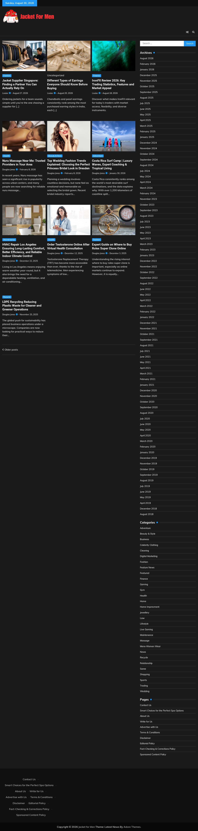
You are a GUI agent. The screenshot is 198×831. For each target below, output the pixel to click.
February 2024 (147, 193)
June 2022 (145, 289)
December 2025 (148, 75)
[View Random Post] (187, 32)
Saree (143, 668)
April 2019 (145, 503)
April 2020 (145, 435)
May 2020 (145, 429)
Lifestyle (144, 623)
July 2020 (145, 418)
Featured (144, 573)
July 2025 (145, 103)
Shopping (145, 674)
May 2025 (145, 114)
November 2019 (148, 463)
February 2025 (147, 131)
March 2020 (146, 441)
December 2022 (148, 261)
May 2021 (145, 362)
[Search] (193, 32)
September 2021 (149, 339)
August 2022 (146, 283)
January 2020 (147, 452)
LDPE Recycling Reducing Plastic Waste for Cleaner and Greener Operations (21, 305)
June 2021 (145, 356)
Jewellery (144, 612)
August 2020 (146, 413)
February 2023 (147, 249)
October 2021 (147, 334)
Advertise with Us (149, 727)
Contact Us (145, 705)
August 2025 (146, 97)
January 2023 (147, 255)
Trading (144, 685)
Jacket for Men (86, 826)
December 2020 (148, 390)
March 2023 (146, 244)
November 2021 (148, 328)
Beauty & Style (54, 156)
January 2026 (147, 69)
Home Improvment (149, 606)
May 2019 (145, 497)
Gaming (144, 584)
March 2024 (146, 187)
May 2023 (145, 232)
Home (143, 601)
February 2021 (147, 379)
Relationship (146, 663)
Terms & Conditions (150, 732)
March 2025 (146, 126)
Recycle (6, 297)
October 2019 (147, 469)
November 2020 (148, 396)
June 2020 (145, 424)
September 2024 (149, 159)
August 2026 (146, 58)
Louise (5, 93)
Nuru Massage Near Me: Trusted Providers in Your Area (23, 162)
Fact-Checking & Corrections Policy (157, 749)
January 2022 (147, 317)
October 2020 (147, 401)
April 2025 (145, 120)
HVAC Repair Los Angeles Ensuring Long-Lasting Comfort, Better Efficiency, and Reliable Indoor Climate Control (23, 250)
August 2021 (146, 345)
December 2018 (148, 508)
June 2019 (145, 491)
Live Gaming (146, 629)
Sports (143, 680)
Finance (96, 75)
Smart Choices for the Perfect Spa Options (162, 710)
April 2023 (145, 238)
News (143, 652)
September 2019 (149, 475)
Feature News (147, 567)
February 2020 (147, 446)
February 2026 (147, 64)
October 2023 (147, 204)
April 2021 (145, 368)
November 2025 (148, 80)
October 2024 (147, 154)
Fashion (6, 75)
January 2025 (147, 137)
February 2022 (147, 311)
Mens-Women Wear (150, 646)
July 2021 (145, 351)
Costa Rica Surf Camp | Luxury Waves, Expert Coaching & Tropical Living (112, 164)
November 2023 (148, 199)
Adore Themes (132, 826)
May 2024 (145, 176)
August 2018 (146, 514)
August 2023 (146, 216)
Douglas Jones (8, 169)
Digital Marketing (148, 556)
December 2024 (148, 142)
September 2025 (149, 92)
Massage (144, 640)
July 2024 (145, 171)
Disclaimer (145, 738)
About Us (144, 716)
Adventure (98, 156)
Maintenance (9, 239)
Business (144, 539)
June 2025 (145, 109)
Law (142, 618)
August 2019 (146, 480)
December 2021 (148, 323)
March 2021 (146, 373)
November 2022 (148, 266)
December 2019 (148, 458)
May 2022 (145, 294)
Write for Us (146, 721)
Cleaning (144, 550)
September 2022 (149, 277)
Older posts (11, 349)
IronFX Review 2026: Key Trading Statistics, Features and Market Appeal (113, 84)
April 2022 (145, 300)
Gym (142, 590)
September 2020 (149, 407)
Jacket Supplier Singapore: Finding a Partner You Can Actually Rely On (20, 84)
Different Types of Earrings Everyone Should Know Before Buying (67, 84)
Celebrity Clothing (149, 545)
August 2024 (146, 165)
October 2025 (147, 86)
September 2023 (149, 210)
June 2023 (145, 227)
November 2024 (148, 148)
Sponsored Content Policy (153, 754)
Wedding (144, 691)
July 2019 (145, 486)
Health (6, 156)
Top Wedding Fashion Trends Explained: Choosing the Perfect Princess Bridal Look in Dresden (68, 164)
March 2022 (146, 306)
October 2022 (147, 272)
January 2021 (147, 385)
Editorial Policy (147, 743)
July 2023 (145, 221)
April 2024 (145, 182)
